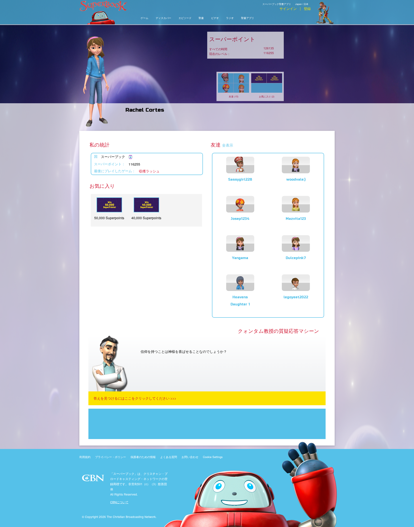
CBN (93, 479)
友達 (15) (233, 96)
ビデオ (215, 18)
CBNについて (119, 502)
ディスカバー (163, 18)
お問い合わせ (190, 457)
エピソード (185, 18)
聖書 (201, 18)
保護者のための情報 (143, 457)
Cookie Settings (213, 457)
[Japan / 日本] (303, 0)
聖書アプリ (247, 18)
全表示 (227, 145)
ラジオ (230, 18)
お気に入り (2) (266, 96)
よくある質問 (168, 457)
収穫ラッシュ (149, 171)
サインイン (288, 9)
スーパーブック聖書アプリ (276, 4)
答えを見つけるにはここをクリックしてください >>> (135, 398)
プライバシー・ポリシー (110, 457)
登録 (307, 9)
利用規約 (85, 457)
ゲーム (144, 18)
